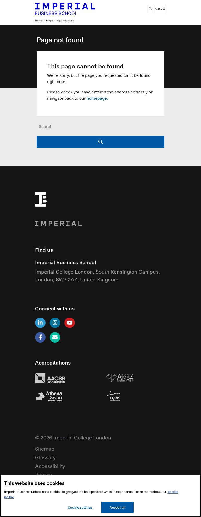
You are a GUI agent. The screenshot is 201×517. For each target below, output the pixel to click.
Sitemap (44, 448)
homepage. (97, 98)
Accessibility (50, 465)
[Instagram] (55, 323)
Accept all (117, 507)
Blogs (49, 20)
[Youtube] (69, 323)
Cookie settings (80, 507)
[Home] (65, 9)
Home (39, 20)
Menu (159, 9)
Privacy (43, 474)
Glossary (45, 457)
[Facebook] (40, 337)
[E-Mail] (55, 337)
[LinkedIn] (40, 323)
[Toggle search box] (150, 9)
